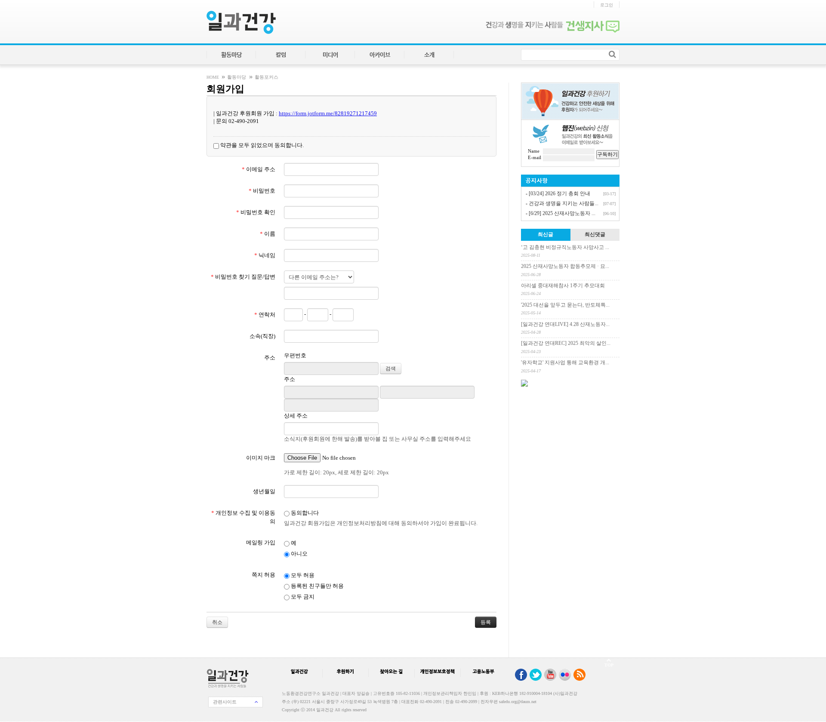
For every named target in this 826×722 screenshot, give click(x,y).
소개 (429, 55)
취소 (217, 622)
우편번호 (295, 355)
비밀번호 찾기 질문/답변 (243, 276)
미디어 (330, 55)
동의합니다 (304, 513)
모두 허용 (302, 575)
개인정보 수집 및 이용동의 (243, 517)
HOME (213, 77)
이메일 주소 (258, 169)
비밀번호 (262, 190)
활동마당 (231, 55)
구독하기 (607, 154)
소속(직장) (262, 336)
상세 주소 (296, 415)
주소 (269, 357)
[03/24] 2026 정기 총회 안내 (559, 193)
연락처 (264, 314)
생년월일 (264, 491)
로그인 (606, 5)
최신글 (545, 234)
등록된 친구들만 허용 (317, 586)
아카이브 (380, 55)
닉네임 (264, 255)
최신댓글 (595, 234)
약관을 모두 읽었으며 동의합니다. (261, 145)
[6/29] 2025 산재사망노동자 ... (562, 213)
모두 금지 (302, 596)
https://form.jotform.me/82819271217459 (328, 113)
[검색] (612, 54)
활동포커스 (266, 77)
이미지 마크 (260, 458)
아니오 (299, 553)
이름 (267, 233)
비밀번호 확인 (255, 212)
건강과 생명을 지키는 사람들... (563, 203)
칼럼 (281, 55)
